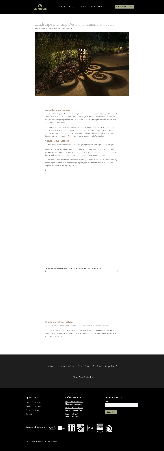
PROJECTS (62, 7)
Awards (91, 7)
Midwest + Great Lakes (73, 404)
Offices (28, 406)
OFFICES (72, 7)
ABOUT (99, 7)
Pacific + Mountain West (74, 410)
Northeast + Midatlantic (74, 408)
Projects (38, 402)
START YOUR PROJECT (124, 7)
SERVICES (82, 7)
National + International (74, 402)
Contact (29, 414)
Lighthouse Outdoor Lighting (44, 28)
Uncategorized (67, 28)
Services (38, 406)
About (28, 410)
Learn (37, 410)
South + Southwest (72, 416)
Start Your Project (82, 377)
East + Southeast (71, 414)
